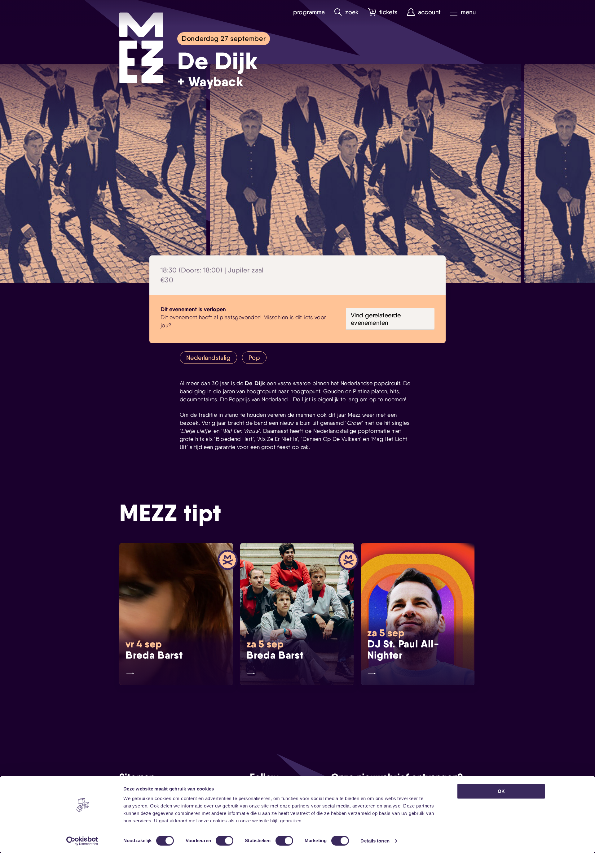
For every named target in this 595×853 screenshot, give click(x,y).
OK (501, 791)
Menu (468, 12)
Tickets (388, 12)
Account (429, 12)
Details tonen (374, 840)
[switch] (224, 841)
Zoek (352, 12)
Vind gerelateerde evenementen (376, 318)
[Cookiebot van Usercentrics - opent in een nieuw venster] (82, 841)
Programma (309, 12)
